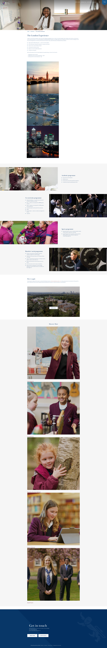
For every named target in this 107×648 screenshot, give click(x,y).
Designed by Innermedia (57, 645)
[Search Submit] (99, 2)
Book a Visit (53, 307)
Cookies (45, 645)
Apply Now (77, 2)
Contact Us (83, 2)
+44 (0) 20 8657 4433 (33, 629)
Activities (89, 2)
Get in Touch (43, 635)
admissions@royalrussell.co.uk (56, 281)
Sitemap (42, 645)
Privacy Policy (50, 645)
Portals (94, 2)
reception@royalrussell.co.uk (35, 630)
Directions (32, 635)
